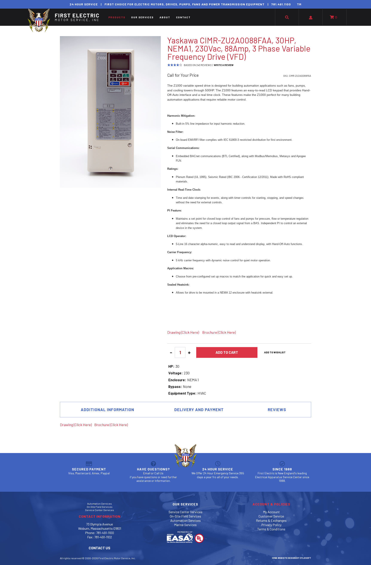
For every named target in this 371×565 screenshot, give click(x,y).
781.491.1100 (281, 4)
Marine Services (185, 525)
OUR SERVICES (185, 504)
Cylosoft (305, 558)
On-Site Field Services (185, 516)
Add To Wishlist (275, 352)
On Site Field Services (100, 506)
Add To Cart (227, 352)
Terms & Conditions (271, 529)
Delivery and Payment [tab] (199, 409)
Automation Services (99, 503)
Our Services (142, 17)
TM (299, 4)
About (165, 17)
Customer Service (271, 516)
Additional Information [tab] (107, 409)
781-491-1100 (105, 533)
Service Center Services (99, 509)
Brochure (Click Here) (219, 332)
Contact (183, 17)
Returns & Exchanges (271, 520)
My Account (271, 512)
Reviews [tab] (277, 409)
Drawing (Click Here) (183, 332)
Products (116, 17)
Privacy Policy (271, 525)
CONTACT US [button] (99, 548)
